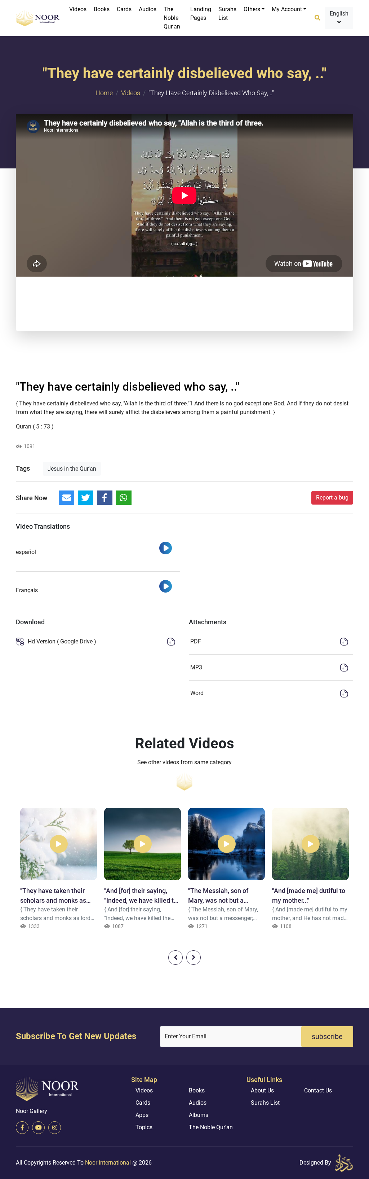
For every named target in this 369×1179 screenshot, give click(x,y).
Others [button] (252, 9)
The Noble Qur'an (172, 18)
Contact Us (318, 1090)
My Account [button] (287, 9)
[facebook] (22, 1127)
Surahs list (227, 13)
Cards (124, 9)
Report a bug (332, 497)
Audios (147, 9)
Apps (141, 1115)
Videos (77, 9)
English (339, 13)
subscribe (327, 1036)
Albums (198, 1115)
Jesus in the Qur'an (72, 468)
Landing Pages (200, 13)
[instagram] (54, 1127)
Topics (143, 1127)
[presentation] (175, 957)
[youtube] (38, 1127)
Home (104, 93)
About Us (262, 1090)
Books (102, 9)
